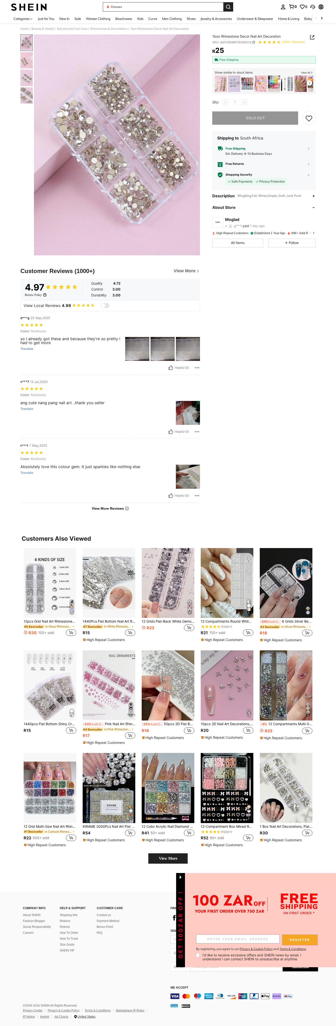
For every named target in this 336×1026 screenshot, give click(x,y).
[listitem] (221, 84)
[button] (313, 7)
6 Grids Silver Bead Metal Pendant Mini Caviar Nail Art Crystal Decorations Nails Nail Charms (286, 621)
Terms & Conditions (98, 1010)
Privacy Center (33, 1010)
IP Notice (29, 1016)
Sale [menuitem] (78, 19)
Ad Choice (61, 1016)
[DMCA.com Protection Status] (186, 1006)
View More (168, 858)
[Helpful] (171, 368)
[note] (104, 639)
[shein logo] (29, 7)
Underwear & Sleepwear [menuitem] (255, 19)
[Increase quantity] (244, 102)
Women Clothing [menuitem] (98, 19)
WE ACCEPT (179, 987)
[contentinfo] (244, 996)
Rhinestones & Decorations (108, 29)
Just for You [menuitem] (46, 19)
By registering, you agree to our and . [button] (251, 949)
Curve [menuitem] (152, 19)
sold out (255, 118)
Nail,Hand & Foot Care (72, 29)
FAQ (99, 932)
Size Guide (67, 944)
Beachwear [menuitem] (123, 19)
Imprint (44, 1016)
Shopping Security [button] (239, 175)
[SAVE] (309, 118)
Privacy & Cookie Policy (63, 1010)
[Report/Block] (197, 368)
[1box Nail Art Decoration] (234, 84)
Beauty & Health (42, 29)
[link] (293, 7)
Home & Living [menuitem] (288, 19)
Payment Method (108, 921)
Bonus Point (105, 927)
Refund (65, 927)
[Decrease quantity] (225, 102)
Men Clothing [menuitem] (172, 19)
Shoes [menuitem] (191, 19)
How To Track (69, 938)
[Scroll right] (321, 18)
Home (24, 29)
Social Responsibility (37, 927)
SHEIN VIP (67, 950)
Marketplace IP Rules (130, 1010)
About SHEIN (32, 915)
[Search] (228, 7)
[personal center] (283, 7)
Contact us (104, 915)
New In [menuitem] (64, 19)
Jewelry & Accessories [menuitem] (216, 19)
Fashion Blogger (34, 921)
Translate (26, 349)
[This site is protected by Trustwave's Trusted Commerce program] (174, 1006)
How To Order (69, 932)
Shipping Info (68, 915)
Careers (28, 932)
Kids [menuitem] (140, 19)
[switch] (105, 305)
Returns (65, 921)
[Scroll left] (316, 18)
